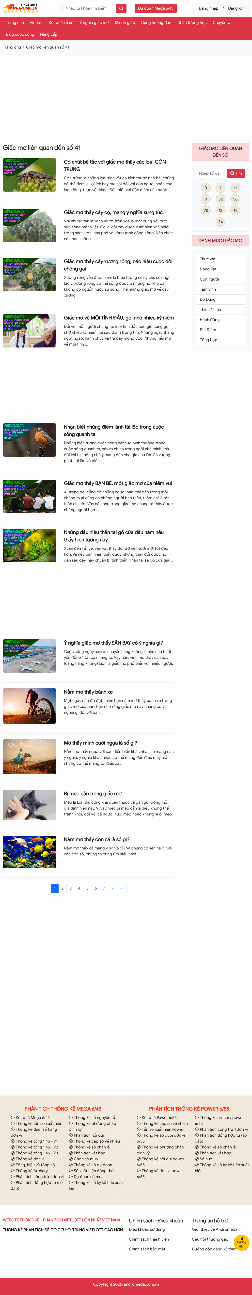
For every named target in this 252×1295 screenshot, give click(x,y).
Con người (209, 279)
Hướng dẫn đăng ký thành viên (219, 1249)
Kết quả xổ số (61, 22)
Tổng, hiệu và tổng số (35, 1164)
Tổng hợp (208, 339)
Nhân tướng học (192, 22)
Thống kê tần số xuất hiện (38, 1123)
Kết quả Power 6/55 (159, 1117)
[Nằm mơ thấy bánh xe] (29, 705)
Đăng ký (235, 8)
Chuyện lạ (221, 22)
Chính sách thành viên (149, 1239)
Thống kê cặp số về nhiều (96, 1141)
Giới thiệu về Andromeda (214, 1229)
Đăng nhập (209, 8)
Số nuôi (206, 1159)
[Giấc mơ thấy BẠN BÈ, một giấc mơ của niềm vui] (29, 496)
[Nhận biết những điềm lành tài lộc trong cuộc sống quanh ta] (29, 439)
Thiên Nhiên (210, 309)
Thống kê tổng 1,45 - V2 (36, 1147)
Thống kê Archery (31, 1170)
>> (121, 888)
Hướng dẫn (241, 1244)
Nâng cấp (49, 34)
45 (235, 210)
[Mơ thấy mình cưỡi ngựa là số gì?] (29, 756)
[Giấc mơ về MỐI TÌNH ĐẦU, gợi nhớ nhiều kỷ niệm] (29, 330)
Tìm (238, 173)
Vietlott (36, 22)
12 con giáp (125, 22)
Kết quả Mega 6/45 (32, 1117)
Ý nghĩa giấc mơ (94, 22)
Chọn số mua (85, 1159)
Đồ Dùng (208, 299)
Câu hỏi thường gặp (210, 1239)
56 (235, 199)
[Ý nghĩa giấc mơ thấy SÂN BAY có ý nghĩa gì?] (29, 655)
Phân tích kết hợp (89, 1153)
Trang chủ (15, 22)
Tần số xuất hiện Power (162, 1129)
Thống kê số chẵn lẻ (91, 1147)
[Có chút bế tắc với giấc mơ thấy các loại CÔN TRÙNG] (29, 174)
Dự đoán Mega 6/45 (155, 8)
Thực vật (208, 259)
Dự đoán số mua (88, 1176)
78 (206, 210)
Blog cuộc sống (20, 34)
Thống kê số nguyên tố (94, 1117)
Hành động (210, 319)
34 (220, 221)
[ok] (121, 8)
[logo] (21, 7)
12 (220, 210)
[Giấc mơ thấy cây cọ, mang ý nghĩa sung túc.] (29, 225)
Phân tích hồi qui (88, 1135)
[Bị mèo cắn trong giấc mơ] (29, 804)
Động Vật (208, 269)
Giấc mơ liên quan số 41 (47, 47)
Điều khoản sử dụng (147, 1229)
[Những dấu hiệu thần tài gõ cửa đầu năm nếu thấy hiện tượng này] (29, 545)
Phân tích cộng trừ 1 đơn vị (39, 1176)
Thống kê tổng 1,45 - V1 (36, 1141)
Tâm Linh (208, 289)
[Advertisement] (126, 92)
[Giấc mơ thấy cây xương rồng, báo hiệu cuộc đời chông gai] (29, 274)
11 (235, 187)
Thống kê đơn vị (30, 1159)
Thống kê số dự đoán (92, 1164)
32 (221, 199)
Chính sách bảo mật (147, 1249)
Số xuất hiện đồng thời (94, 1170)
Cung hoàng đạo (156, 22)
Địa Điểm (208, 329)
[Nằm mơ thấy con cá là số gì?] (29, 851)
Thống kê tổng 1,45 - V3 (36, 1153)
